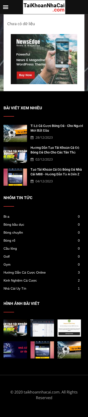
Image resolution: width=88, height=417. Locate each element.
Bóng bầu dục (42, 224)
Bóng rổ (42, 240)
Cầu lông (42, 248)
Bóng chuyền (42, 232)
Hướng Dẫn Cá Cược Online (42, 272)
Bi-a (42, 216)
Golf (42, 256)
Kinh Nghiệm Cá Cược (42, 280)
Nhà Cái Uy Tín (42, 288)
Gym (42, 264)
